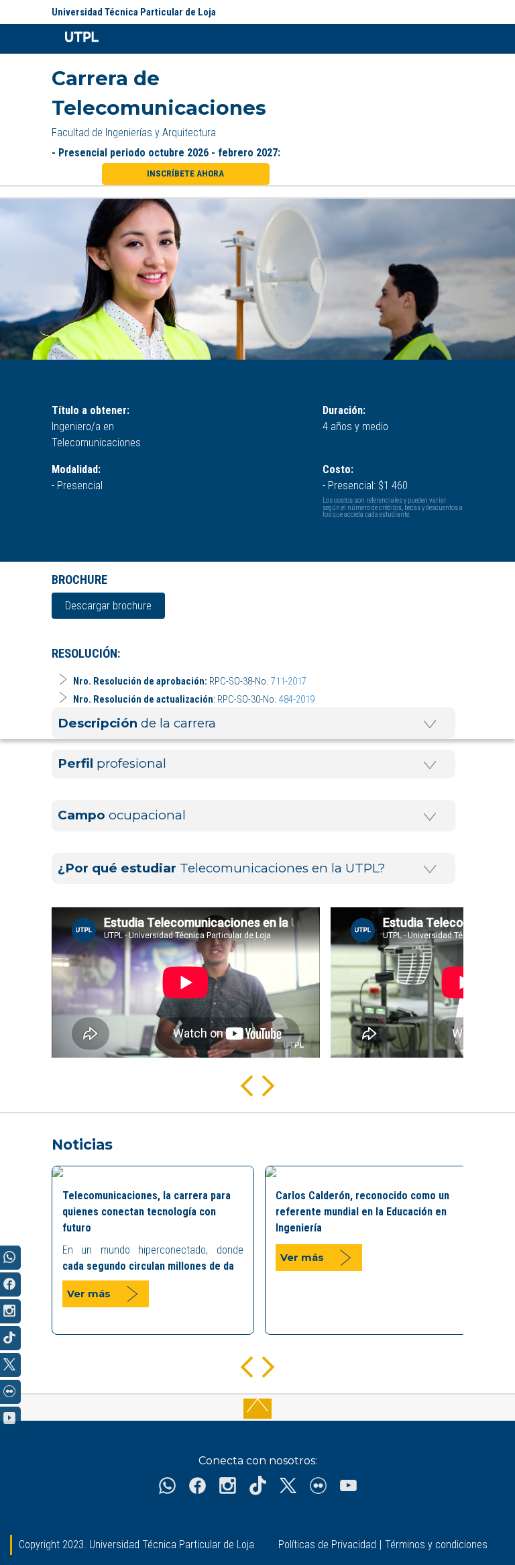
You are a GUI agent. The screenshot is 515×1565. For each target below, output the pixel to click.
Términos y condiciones (436, 1544)
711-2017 (288, 681)
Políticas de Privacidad (327, 1544)
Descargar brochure (108, 605)
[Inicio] (75, 38)
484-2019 (296, 699)
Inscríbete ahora (185, 173)
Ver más (89, 1294)
